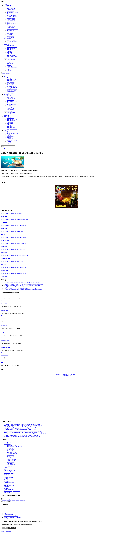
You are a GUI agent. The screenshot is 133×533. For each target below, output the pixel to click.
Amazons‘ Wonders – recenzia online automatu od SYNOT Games (20, 288)
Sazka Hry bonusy (11, 18)
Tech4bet (6, 488)
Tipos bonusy (10, 463)
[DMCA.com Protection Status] (8, 529)
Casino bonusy (7, 5)
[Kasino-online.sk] (5, 73)
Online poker (10, 52)
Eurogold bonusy (11, 9)
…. (93, 176)
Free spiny (6, 42)
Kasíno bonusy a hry (12, 67)
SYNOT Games (8, 486)
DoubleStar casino (11, 23)
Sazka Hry (9, 34)
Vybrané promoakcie (9, 489)
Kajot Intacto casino (11, 31)
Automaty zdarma (11, 40)
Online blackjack (11, 48)
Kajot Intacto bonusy (12, 15)
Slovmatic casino (4, 276)
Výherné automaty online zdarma (12, 491)
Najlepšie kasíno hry (9, 477)
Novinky (6, 58)
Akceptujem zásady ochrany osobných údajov (13, 500)
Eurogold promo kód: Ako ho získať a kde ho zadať (16, 287)
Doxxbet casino (10, 25)
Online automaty (8, 38)
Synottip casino (10, 36)
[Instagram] (15, 509)
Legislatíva (9, 70)
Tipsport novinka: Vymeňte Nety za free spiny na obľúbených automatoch (22, 436)
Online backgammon (12, 47)
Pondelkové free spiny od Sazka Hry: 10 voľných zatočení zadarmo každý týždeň (23, 284)
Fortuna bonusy (10, 11)
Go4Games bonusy (11, 13)
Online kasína (7, 22)
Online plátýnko (11, 55)
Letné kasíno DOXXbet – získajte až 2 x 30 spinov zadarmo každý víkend (20, 170)
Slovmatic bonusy (11, 460)
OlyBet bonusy (10, 456)
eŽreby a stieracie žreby (12, 60)
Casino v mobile (11, 59)
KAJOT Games (7, 471)
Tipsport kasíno (10, 37)
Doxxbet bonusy (11, 8)
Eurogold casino (11, 26)
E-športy (9, 69)
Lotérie (8, 62)
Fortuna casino (10, 27)
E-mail (2, 498)
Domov (5, 511)
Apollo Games (7, 442)
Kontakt (6, 518)
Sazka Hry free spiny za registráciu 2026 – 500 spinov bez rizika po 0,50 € (22, 285)
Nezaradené (6, 480)
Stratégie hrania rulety (12, 56)
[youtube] (6, 509)
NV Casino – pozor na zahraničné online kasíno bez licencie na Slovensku (22, 282)
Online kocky (10, 51)
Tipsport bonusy (11, 20)
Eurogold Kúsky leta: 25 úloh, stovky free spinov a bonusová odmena (21, 435)
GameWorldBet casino (12, 29)
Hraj (2, 300)
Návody (9, 65)
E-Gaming (6, 467)
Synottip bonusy (11, 19)
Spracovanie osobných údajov (11, 516)
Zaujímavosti (10, 66)
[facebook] (11, 509)
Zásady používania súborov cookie (12, 517)
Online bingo (10, 49)
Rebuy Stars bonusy (12, 16)
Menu (2, 1)
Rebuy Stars (10, 33)
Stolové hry (6, 44)
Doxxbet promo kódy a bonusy (24, 173)
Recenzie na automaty (12, 41)
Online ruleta (10, 54)
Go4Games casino (11, 30)
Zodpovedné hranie (8, 514)
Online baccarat (10, 45)
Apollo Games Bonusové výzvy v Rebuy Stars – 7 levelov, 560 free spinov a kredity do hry (26, 433)
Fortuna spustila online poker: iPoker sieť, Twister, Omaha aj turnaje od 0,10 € (23, 432)
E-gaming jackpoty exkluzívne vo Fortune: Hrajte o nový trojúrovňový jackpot (23, 289)
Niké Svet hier (10, 455)
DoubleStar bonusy (11, 7)
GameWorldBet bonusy (12, 12)
